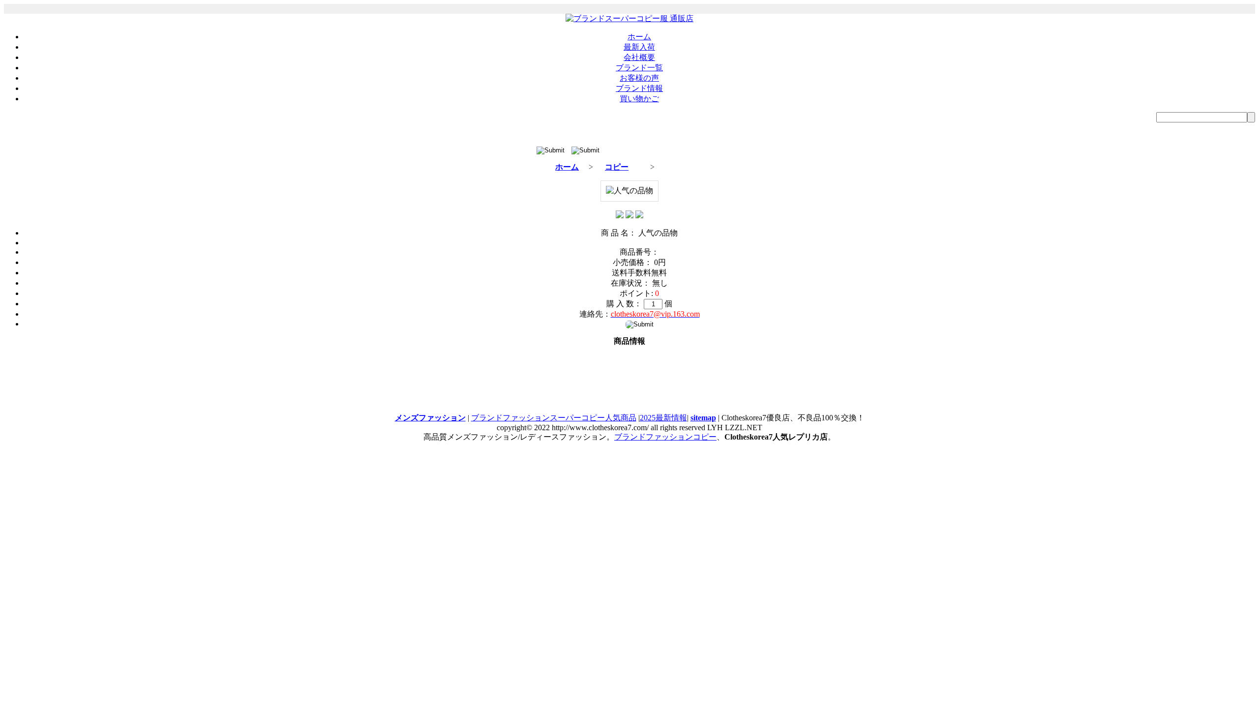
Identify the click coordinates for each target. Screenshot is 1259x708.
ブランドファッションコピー (665, 437)
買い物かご (639, 98)
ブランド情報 (639, 88)
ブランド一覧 (639, 67)
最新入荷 (639, 47)
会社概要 (639, 57)
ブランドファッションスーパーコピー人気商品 (553, 417)
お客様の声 (639, 78)
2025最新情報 (663, 417)
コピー (617, 167)
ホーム (639, 36)
